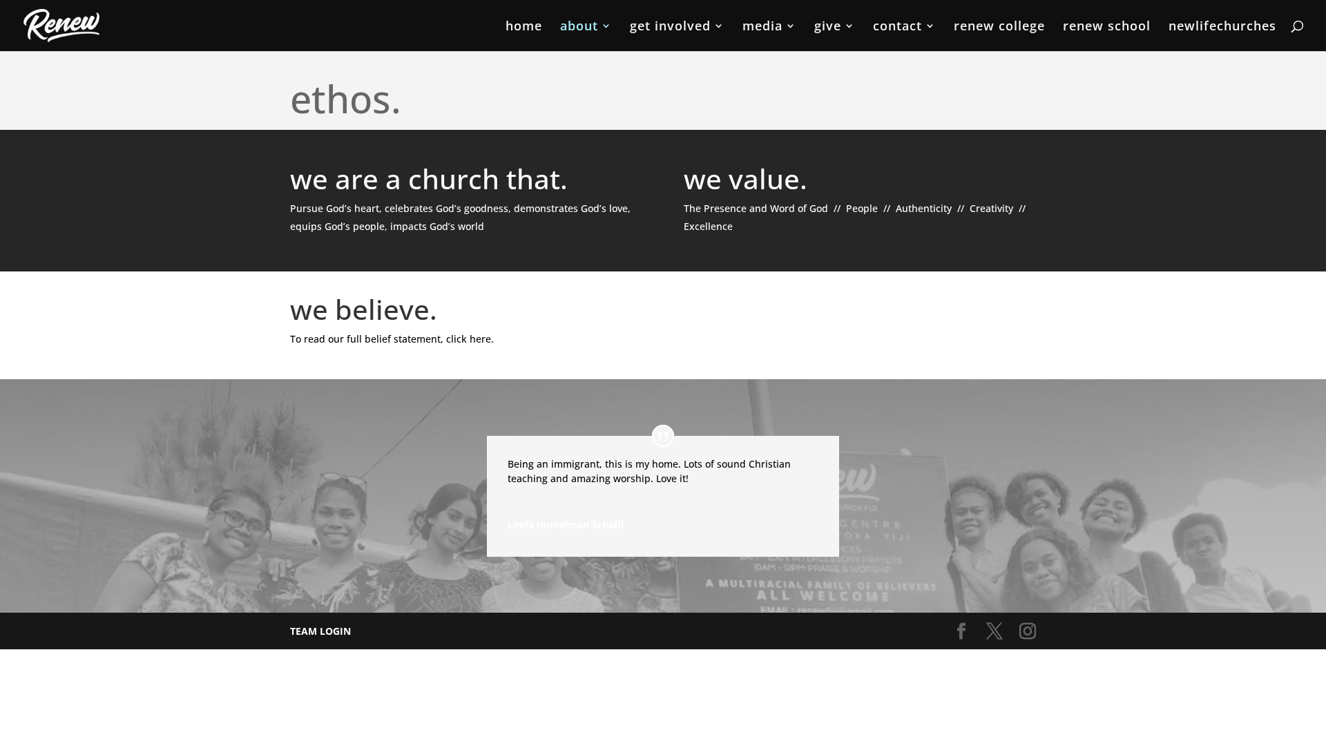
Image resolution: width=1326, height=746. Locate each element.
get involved (670, 27)
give (827, 27)
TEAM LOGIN (320, 631)
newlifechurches (1222, 27)
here (480, 338)
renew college (999, 27)
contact (897, 27)
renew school (1107, 27)
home (524, 27)
